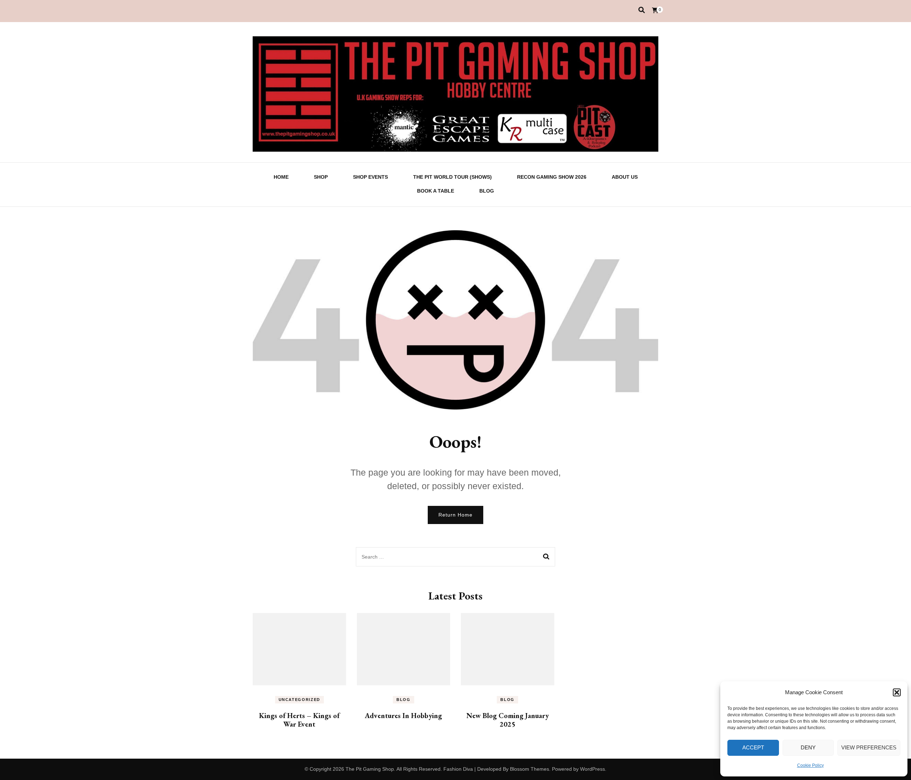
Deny (808, 747)
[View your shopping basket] (655, 10)
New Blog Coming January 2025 (508, 720)
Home (281, 177)
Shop (321, 177)
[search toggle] (641, 10)
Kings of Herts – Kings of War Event (299, 720)
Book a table (435, 191)
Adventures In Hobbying (403, 715)
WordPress (592, 769)
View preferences (868, 747)
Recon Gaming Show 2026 (551, 177)
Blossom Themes (529, 769)
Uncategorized (299, 699)
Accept (753, 747)
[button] (896, 692)
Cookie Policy (810, 765)
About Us (625, 177)
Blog (486, 191)
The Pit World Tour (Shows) (452, 177)
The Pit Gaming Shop (370, 769)
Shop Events (370, 177)
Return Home (455, 515)
